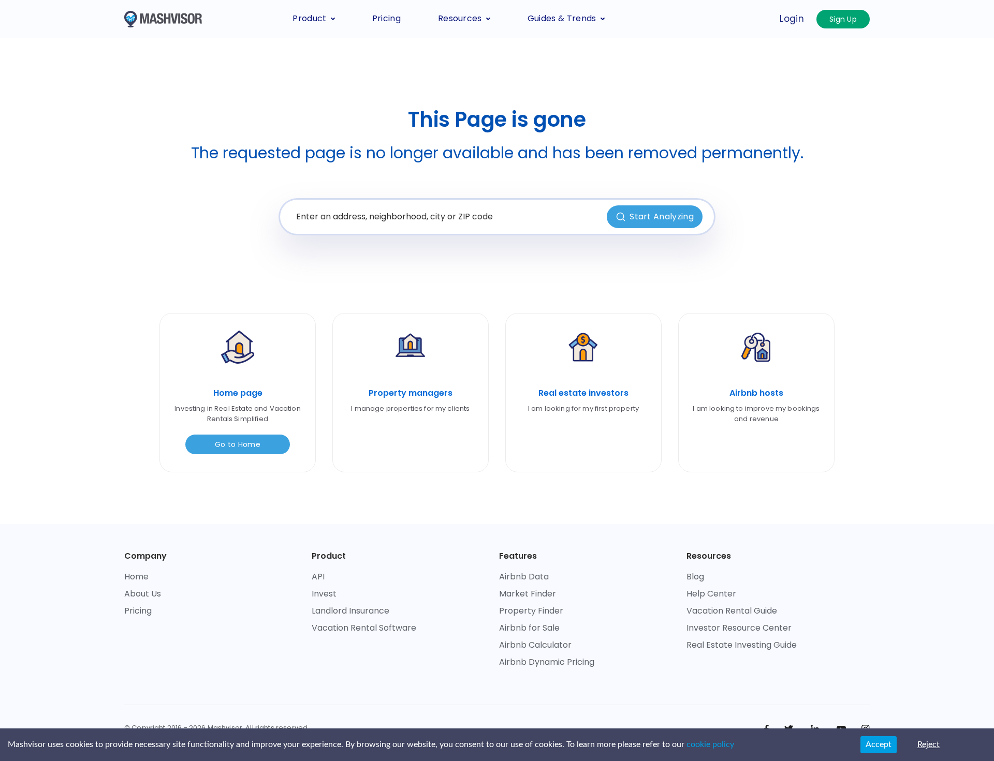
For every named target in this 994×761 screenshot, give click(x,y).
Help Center (711, 594)
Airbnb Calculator (535, 645)
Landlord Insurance (350, 611)
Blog (695, 577)
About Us (142, 594)
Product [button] (309, 18)
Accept (878, 744)
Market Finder (527, 594)
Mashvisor (225, 728)
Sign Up (843, 19)
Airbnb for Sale (529, 628)
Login (792, 18)
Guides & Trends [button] (562, 18)
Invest (324, 594)
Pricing (386, 18)
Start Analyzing (662, 216)
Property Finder (531, 611)
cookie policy (710, 744)
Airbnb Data (524, 577)
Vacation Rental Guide (731, 611)
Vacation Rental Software (364, 628)
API (318, 577)
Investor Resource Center (739, 628)
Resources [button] (460, 18)
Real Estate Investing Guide (741, 645)
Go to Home (237, 444)
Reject (928, 744)
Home (136, 577)
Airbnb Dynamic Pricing (546, 662)
